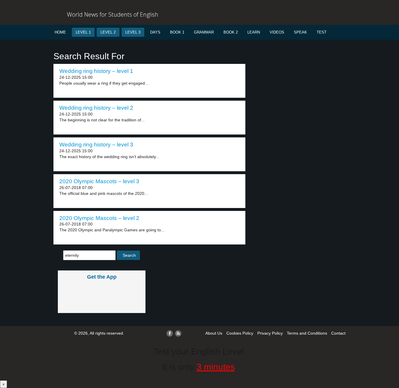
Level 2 (108, 32)
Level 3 (132, 32)
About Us (213, 333)
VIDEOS (277, 32)
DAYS (155, 32)
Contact (338, 333)
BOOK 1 (177, 32)
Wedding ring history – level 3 (96, 144)
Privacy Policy (270, 333)
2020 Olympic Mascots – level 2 (99, 218)
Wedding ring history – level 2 (96, 108)
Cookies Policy (239, 333)
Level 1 (83, 32)
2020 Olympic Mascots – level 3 (99, 181)
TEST (322, 32)
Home (60, 32)
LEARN (253, 32)
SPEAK (300, 32)
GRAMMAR (204, 32)
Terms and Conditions (307, 333)
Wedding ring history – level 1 (96, 71)
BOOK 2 (230, 32)
